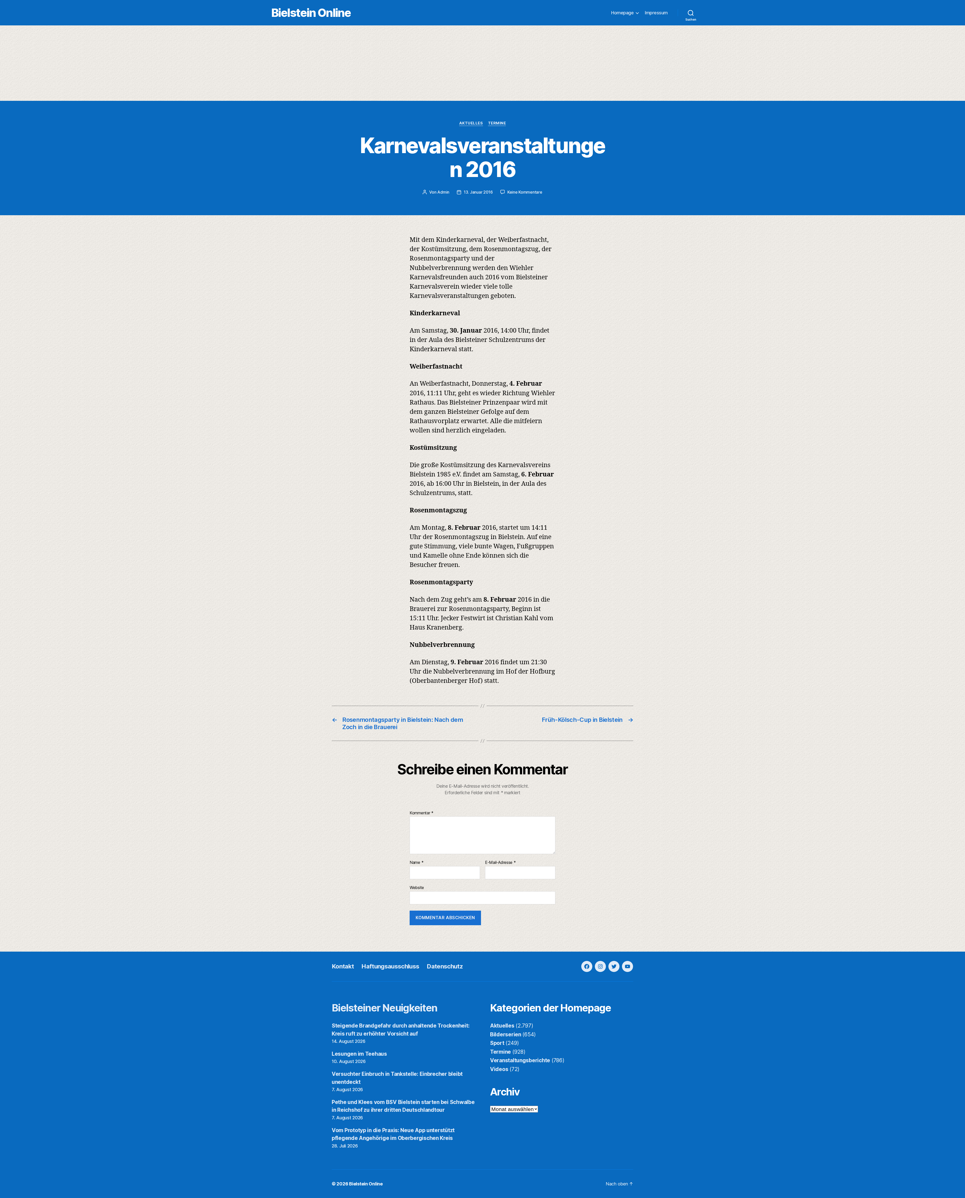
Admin (443, 192)
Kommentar (421, 813)
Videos (499, 1069)
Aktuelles (471, 123)
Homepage (622, 12)
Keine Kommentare (524, 192)
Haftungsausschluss (390, 966)
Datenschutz (445, 966)
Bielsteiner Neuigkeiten (385, 1008)
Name (416, 862)
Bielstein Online (311, 12)
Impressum (656, 12)
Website (417, 887)
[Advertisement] (482, 63)
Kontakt (343, 966)
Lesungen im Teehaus (359, 1054)
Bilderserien (505, 1034)
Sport (497, 1043)
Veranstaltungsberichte (520, 1060)
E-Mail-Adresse (500, 862)
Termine (497, 123)
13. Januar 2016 (478, 192)
